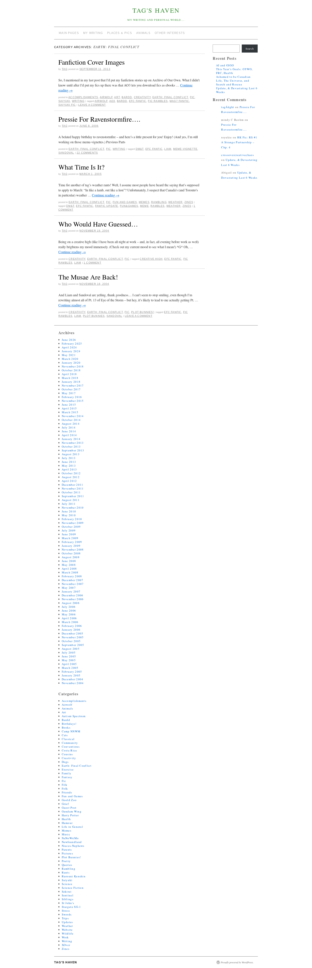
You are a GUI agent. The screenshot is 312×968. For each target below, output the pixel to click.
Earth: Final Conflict (170, 97)
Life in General (72, 827)
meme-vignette (185, 148)
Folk (65, 788)
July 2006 (69, 607)
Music (66, 834)
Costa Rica (69, 750)
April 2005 (69, 664)
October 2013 (71, 446)
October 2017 (71, 389)
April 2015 (69, 408)
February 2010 (72, 519)
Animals (67, 708)
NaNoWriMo (70, 838)
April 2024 (69, 347)
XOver (66, 945)
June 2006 (69, 610)
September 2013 (73, 450)
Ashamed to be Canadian (233, 77)
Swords (67, 914)
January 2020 (71, 362)
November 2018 (73, 366)
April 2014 (69, 435)
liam (167, 148)
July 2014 (69, 427)
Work (65, 937)
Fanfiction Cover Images (91, 62)
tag (64, 69)
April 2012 (69, 481)
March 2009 (70, 538)
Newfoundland (72, 842)
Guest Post (69, 807)
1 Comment (92, 262)
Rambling (159, 202)
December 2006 (72, 595)
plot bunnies (94, 315)
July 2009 (69, 530)
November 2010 (73, 507)
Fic (192, 97)
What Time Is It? (81, 166)
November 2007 (73, 584)
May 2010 (69, 515)
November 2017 (73, 385)
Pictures (67, 853)
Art (117, 97)
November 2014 (73, 416)
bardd (122, 101)
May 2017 (69, 393)
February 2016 (72, 397)
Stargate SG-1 (71, 907)
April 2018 (69, 374)
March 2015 (70, 412)
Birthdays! (69, 724)
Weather (175, 202)
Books (66, 727)
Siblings (67, 899)
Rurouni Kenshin (74, 876)
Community (70, 743)
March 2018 (70, 378)
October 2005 (71, 641)
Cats (65, 735)
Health (66, 819)
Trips (65, 918)
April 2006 (69, 618)
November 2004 (73, 683)
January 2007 (71, 591)
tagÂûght (227, 107)
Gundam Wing (72, 811)
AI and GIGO (225, 65)
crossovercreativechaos (237, 155)
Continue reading (105, 195)
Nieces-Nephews (73, 846)
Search (250, 48)
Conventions (71, 746)
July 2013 (69, 458)
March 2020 (70, 359)
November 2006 (73, 599)
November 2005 (73, 637)
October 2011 (71, 492)
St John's (68, 903)
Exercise (68, 769)
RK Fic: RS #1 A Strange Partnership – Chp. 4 (239, 142)
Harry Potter (70, 815)
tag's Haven (156, 10)
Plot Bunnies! (142, 312)
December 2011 (72, 485)
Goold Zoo (69, 800)
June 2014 (69, 431)
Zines (188, 202)
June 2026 (69, 340)
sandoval (66, 152)
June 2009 (69, 534)
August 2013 (71, 454)
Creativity (142, 97)
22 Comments (87, 152)
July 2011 (69, 504)
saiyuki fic (67, 104)
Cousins (67, 754)
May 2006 (69, 614)
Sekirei (67, 891)
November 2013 (73, 443)
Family (67, 773)
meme (144, 205)
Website (67, 930)
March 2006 (70, 622)
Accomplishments (83, 97)
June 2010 (69, 511)
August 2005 (71, 649)
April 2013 (69, 469)
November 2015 (73, 401)
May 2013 (69, 465)
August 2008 (71, 557)
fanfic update (106, 205)
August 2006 (71, 603)
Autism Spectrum (74, 716)
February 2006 (72, 626)
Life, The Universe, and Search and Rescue (232, 82)
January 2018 (71, 382)
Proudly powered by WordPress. (237, 962)
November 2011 (73, 488)
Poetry (66, 861)
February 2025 (72, 343)
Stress (66, 910)
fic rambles (158, 101)
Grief (65, 804)
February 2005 (72, 671)
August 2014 (71, 424)
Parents (67, 849)
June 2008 (69, 561)
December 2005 (72, 633)
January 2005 (71, 675)
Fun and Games (125, 202)
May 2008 (69, 565)
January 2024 (71, 351)
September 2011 (73, 496)
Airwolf (106, 97)
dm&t (140, 148)
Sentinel (67, 895)
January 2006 (71, 629)
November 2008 (73, 549)
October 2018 (71, 370)
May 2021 (69, 355)
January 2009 (71, 546)
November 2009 (73, 523)
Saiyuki (64, 101)
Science (67, 884)
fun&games (129, 205)
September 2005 (73, 645)
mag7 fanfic (179, 101)
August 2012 (71, 477)
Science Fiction (73, 888)
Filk (64, 785)
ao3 (112, 101)
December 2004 (72, 679)
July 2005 (69, 652)
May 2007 (69, 588)
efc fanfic (137, 101)
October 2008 (71, 553)
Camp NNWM (71, 731)
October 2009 (71, 527)
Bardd (127, 97)
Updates (67, 922)
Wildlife (67, 933)
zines (187, 205)
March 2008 (70, 572)
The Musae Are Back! (88, 276)
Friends (67, 792)
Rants (66, 872)
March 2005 (70, 668)
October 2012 (71, 473)
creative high (151, 258)
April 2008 (69, 568)
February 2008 (72, 576)
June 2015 (69, 404)
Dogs (65, 762)
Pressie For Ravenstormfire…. (99, 119)
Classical (68, 739)
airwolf (101, 101)
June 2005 (69, 656)
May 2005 (69, 660)
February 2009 (72, 542)
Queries (67, 865)
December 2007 (72, 580)
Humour (67, 823)
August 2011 (71, 500)
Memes (144, 202)
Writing (78, 101)
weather (173, 205)
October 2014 (71, 420)
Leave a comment (92, 104)
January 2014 (71, 439)
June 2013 (69, 462)
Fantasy (67, 777)
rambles (157, 205)
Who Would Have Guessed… (98, 223)
